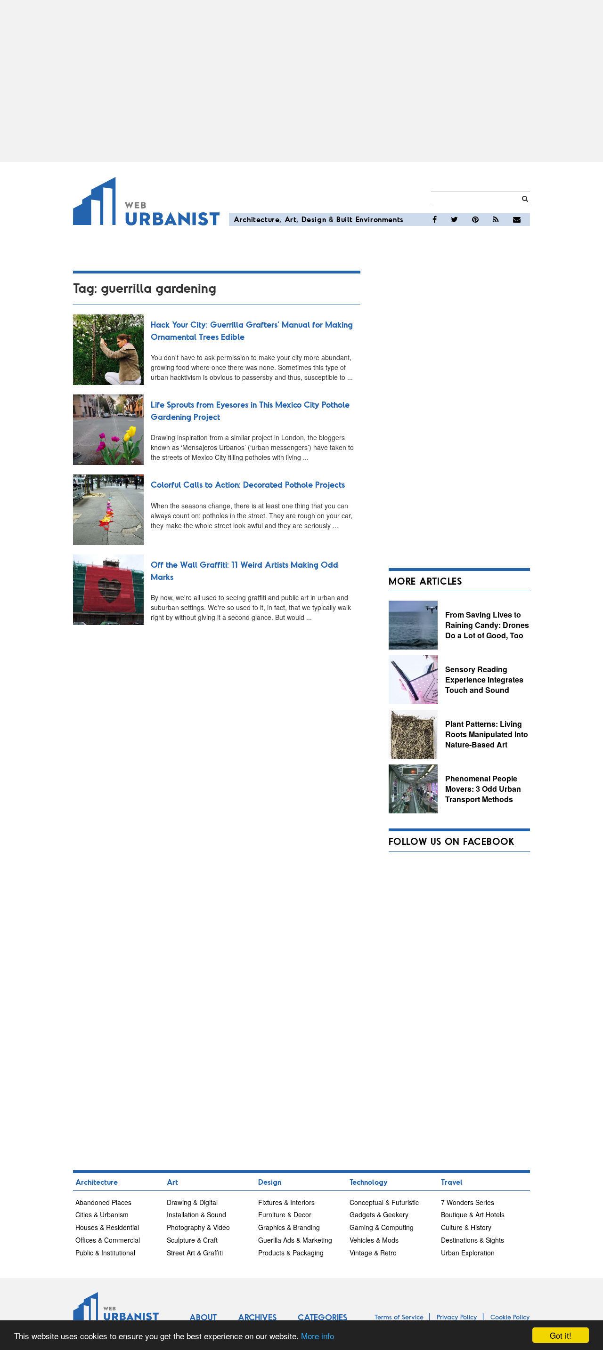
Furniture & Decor (284, 1214)
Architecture (256, 219)
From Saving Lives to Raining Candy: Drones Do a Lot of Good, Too (487, 624)
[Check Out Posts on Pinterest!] (475, 219)
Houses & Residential (107, 1227)
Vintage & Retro (373, 1252)
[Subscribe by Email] (517, 219)
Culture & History (466, 1227)
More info (317, 1336)
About (203, 1317)
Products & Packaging (291, 1252)
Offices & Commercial (107, 1240)
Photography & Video (198, 1227)
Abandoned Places (103, 1202)
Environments (380, 219)
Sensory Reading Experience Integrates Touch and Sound (484, 679)
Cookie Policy (510, 1317)
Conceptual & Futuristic (384, 1202)
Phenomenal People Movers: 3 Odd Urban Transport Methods (483, 788)
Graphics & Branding (289, 1227)
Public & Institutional (105, 1252)
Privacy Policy (457, 1317)
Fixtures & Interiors (286, 1202)
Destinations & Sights (472, 1240)
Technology (369, 1181)
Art (291, 219)
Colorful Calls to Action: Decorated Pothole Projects (248, 484)
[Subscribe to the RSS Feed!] (496, 219)
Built (344, 219)
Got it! (560, 1335)
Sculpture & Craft (192, 1240)
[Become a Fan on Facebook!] (434, 219)
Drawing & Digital (192, 1202)
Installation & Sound (196, 1214)
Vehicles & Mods (374, 1240)
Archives (257, 1317)
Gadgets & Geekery (379, 1214)
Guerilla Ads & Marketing (295, 1240)
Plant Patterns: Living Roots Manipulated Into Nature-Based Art (486, 733)
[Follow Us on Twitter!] (454, 219)
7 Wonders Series (467, 1202)
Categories (322, 1317)
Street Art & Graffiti (195, 1252)
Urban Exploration (468, 1252)
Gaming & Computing (382, 1227)
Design (314, 219)
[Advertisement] (301, 81)
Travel (452, 1181)
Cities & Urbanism (102, 1214)
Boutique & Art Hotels (473, 1214)
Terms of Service (399, 1317)
